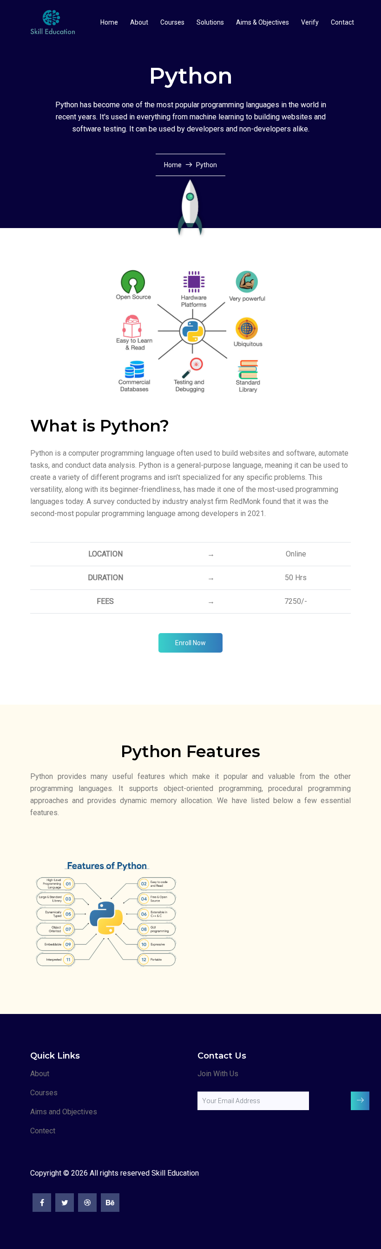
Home (109, 22)
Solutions (210, 22)
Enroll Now (190, 643)
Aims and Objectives (63, 1111)
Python (206, 165)
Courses (172, 22)
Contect (42, 1130)
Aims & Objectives (262, 22)
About (139, 22)
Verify (310, 22)
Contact (342, 22)
